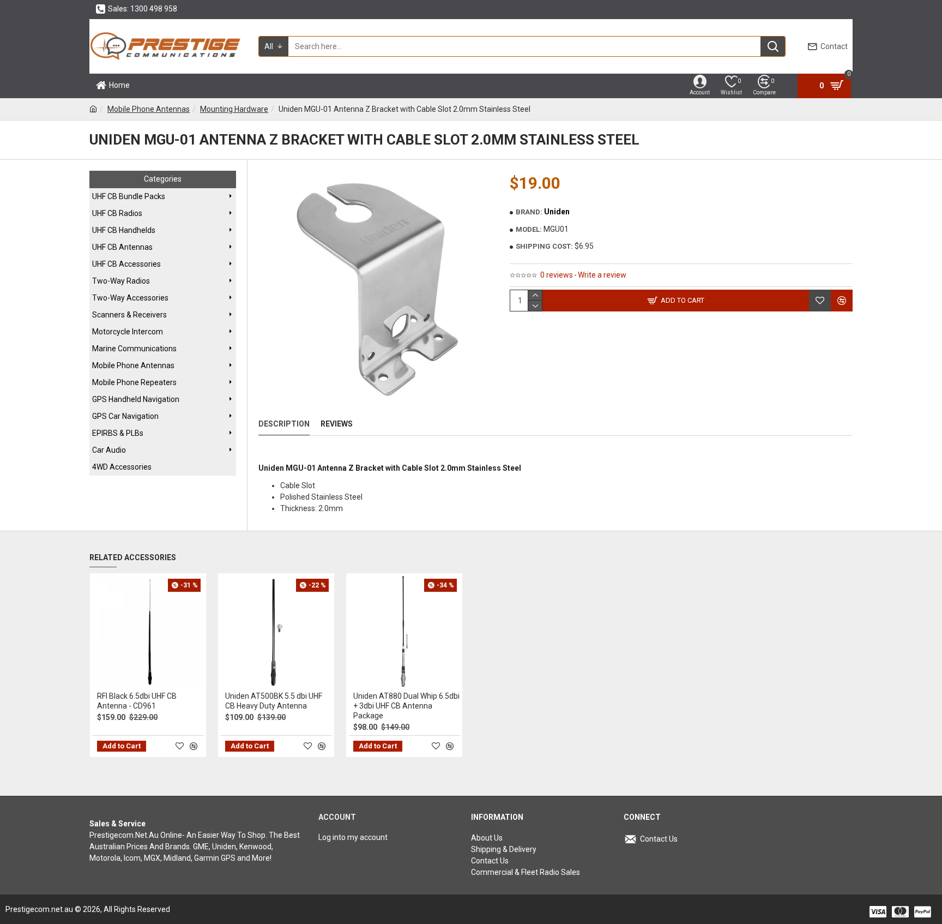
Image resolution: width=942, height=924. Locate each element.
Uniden (557, 211)
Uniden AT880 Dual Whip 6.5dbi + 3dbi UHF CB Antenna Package (406, 706)
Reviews (337, 423)
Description (284, 423)
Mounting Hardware (234, 109)
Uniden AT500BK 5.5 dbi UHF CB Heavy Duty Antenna (273, 701)
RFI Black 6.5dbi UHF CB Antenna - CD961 (137, 701)
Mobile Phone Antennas (148, 109)
